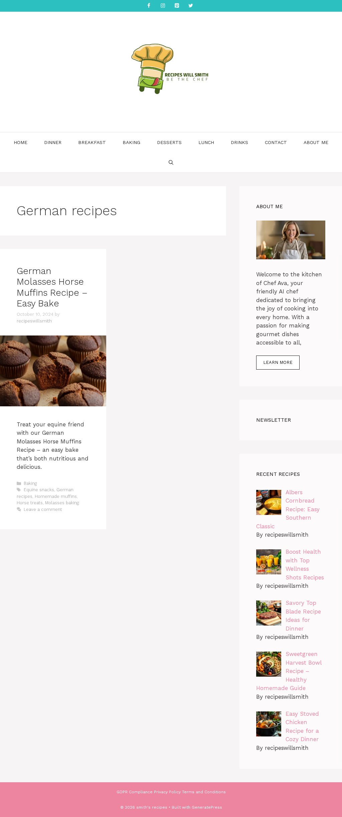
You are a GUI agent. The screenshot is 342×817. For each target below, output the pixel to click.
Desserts (169, 142)
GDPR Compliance (135, 792)
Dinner (52, 142)
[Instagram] (162, 6)
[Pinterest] (176, 6)
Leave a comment (43, 509)
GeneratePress (207, 807)
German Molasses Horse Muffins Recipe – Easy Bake (52, 287)
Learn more (278, 362)
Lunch (206, 142)
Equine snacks (39, 489)
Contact (276, 142)
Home (20, 142)
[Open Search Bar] (171, 162)
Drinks (239, 142)
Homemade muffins (56, 496)
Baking (131, 142)
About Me (316, 142)
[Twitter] (190, 6)
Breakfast (92, 142)
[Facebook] (148, 6)
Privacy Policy (167, 792)
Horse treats (30, 502)
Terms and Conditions (204, 792)
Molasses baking (62, 502)
